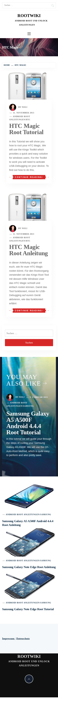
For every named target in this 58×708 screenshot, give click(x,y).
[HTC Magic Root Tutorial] (29, 89)
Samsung (28, 406)
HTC (28, 120)
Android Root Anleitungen (23, 514)
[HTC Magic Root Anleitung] (29, 210)
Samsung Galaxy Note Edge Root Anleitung (29, 567)
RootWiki (29, 15)
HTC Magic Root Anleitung (28, 250)
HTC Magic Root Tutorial (26, 129)
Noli (24, 107)
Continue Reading (28, 177)
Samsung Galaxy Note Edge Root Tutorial (28, 609)
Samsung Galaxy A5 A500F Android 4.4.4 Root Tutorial (27, 423)
